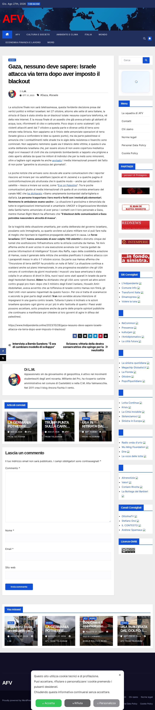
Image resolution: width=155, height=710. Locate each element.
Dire (124, 451)
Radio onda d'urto (132, 442)
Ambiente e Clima (67, 34)
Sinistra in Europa (132, 420)
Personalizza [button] (107, 703)
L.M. (24, 91)
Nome (9, 530)
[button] (144, 38)
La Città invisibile (132, 411)
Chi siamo (127, 129)
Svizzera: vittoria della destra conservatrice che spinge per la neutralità (83, 347)
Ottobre (126, 376)
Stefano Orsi (129, 520)
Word (50, 42)
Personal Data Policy (134, 145)
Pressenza (128, 327)
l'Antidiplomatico (132, 336)
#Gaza (44, 95)
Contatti (126, 121)
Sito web (10, 567)
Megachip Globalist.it (134, 367)
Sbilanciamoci (130, 416)
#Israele (53, 95)
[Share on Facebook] (3, 351)
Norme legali (129, 137)
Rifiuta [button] (78, 703)
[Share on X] (3, 358)
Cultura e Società (38, 34)
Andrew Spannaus (132, 529)
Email (9, 548)
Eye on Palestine (67, 185)
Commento (12, 468)
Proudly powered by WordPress (17, 700)
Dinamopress (129, 296)
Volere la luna (130, 301)
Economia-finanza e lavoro (23, 42)
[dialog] (77, 690)
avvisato (57, 160)
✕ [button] (120, 675)
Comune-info (129, 287)
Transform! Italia (131, 292)
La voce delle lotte (133, 456)
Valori (125, 482)
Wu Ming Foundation (134, 447)
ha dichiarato (34, 193)
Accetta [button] (50, 703)
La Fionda (128, 371)
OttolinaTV (128, 516)
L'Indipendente (130, 283)
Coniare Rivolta (131, 486)
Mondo (103, 34)
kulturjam (127, 332)
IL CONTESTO (130, 525)
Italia (88, 34)
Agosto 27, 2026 (19, 636)
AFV (13, 18)
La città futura (130, 341)
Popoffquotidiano (132, 381)
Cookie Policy (130, 153)
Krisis (125, 407)
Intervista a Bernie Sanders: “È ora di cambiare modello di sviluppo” (34, 345)
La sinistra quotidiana (134, 362)
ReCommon (129, 323)
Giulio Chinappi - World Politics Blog (95, 638)
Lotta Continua (131, 402)
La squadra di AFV (132, 113)
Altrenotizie (129, 477)
